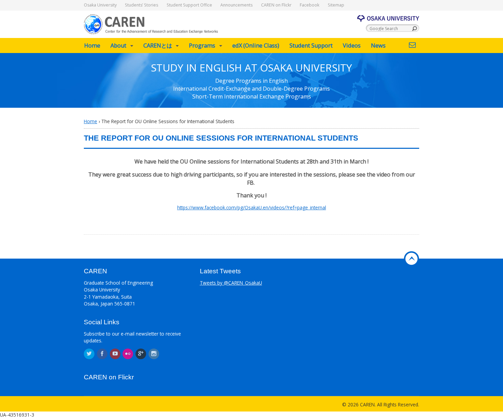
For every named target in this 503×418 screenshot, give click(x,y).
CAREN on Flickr (276, 5)
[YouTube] (115, 354)
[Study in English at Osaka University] (151, 30)
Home (92, 45)
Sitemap (336, 5)
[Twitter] (89, 354)
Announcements (236, 5)
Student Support (311, 45)
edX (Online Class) (255, 45)
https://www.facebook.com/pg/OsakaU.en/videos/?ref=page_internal (251, 207)
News (378, 45)
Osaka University (100, 5)
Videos (352, 45)
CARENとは (157, 45)
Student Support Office (189, 5)
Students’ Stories (141, 5)
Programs (202, 45)
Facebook (309, 5)
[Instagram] (154, 354)
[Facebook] (102, 354)
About (118, 45)
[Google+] (141, 354)
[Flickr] (128, 354)
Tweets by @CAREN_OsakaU (231, 282)
